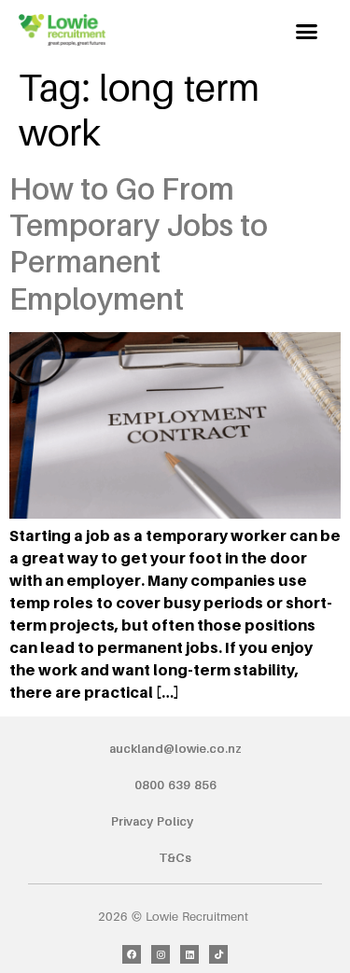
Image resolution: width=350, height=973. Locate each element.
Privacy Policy (152, 820)
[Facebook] (131, 954)
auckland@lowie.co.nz (175, 748)
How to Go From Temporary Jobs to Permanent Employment (138, 243)
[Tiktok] (218, 954)
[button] (307, 31)
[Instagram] (160, 954)
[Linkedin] (189, 954)
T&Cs (175, 857)
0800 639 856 (175, 784)
